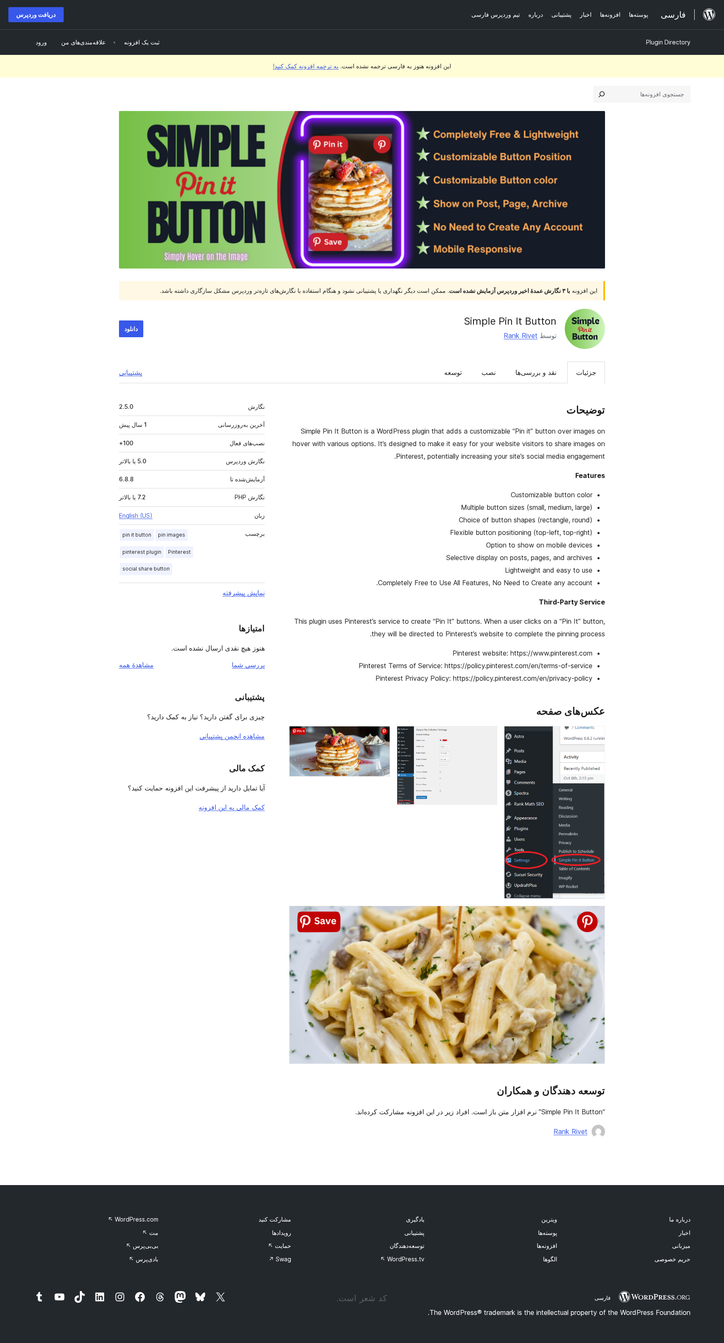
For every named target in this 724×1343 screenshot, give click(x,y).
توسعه (453, 372)
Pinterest (179, 552)
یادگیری (415, 1219)
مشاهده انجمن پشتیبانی (232, 736)
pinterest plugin (141, 552)
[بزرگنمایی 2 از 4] (486, 737)
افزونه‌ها (547, 1245)
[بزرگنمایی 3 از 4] (379, 737)
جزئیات (586, 372)
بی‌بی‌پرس (142, 1245)
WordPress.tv (402, 1259)
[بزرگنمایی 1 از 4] (594, 737)
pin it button (136, 535)
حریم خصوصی (672, 1259)
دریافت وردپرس (36, 14)
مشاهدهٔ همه (136, 665)
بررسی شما (248, 665)
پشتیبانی (130, 372)
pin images (171, 535)
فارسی (602, 1297)
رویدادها (281, 1232)
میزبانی (681, 1245)
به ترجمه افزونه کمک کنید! (306, 66)
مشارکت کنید (275, 1219)
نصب (488, 372)
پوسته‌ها (547, 1232)
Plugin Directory (668, 42)
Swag (280, 1259)
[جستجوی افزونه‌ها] (601, 94)
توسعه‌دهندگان (407, 1245)
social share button (146, 569)
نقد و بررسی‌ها (535, 372)
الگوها (550, 1259)
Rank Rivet (521, 335)
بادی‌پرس (143, 1259)
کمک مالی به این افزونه (232, 807)
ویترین (549, 1219)
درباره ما (679, 1219)
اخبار (684, 1232)
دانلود (131, 328)
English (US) (136, 515)
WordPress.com (133, 1219)
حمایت (279, 1245)
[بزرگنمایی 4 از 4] (594, 917)
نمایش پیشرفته (243, 593)
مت (150, 1232)
